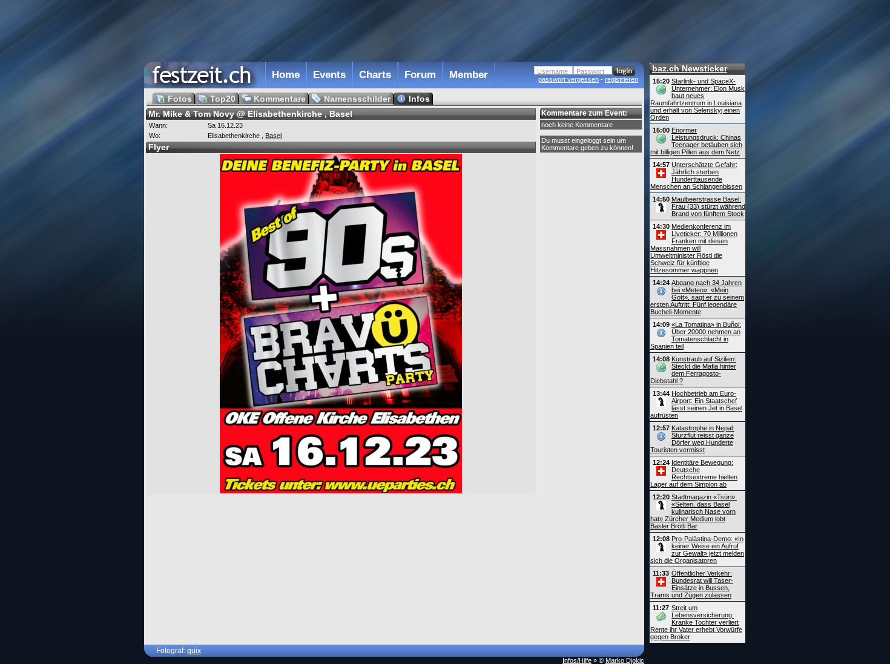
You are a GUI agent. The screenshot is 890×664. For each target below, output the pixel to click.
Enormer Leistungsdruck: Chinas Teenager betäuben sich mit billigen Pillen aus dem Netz (696, 141)
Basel (273, 135)
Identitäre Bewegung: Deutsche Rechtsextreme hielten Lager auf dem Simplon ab (693, 473)
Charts (375, 75)
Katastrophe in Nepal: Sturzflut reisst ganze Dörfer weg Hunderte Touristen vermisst (692, 438)
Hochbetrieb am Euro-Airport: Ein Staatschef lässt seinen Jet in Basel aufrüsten (696, 404)
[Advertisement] (394, 29)
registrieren (621, 79)
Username (552, 71)
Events (329, 75)
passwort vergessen (568, 79)
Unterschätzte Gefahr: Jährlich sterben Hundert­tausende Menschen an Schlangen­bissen (696, 175)
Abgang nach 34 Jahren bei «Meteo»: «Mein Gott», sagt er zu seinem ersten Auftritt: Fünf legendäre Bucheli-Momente (697, 297)
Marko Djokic (624, 660)
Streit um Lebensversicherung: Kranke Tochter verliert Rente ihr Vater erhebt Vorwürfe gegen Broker (696, 622)
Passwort (590, 71)
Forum (420, 75)
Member (468, 75)
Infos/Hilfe (577, 660)
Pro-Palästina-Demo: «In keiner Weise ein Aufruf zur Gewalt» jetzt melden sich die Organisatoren (697, 549)
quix (194, 650)
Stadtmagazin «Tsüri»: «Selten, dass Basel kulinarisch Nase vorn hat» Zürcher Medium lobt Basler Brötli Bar (693, 511)
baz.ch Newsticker (689, 68)
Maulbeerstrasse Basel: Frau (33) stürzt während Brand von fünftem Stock (708, 206)
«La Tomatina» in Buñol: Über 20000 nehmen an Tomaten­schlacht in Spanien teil (695, 335)
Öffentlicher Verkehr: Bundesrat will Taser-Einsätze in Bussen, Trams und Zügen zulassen (691, 584)
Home (286, 75)
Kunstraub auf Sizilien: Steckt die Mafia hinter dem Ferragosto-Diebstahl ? (693, 369)
